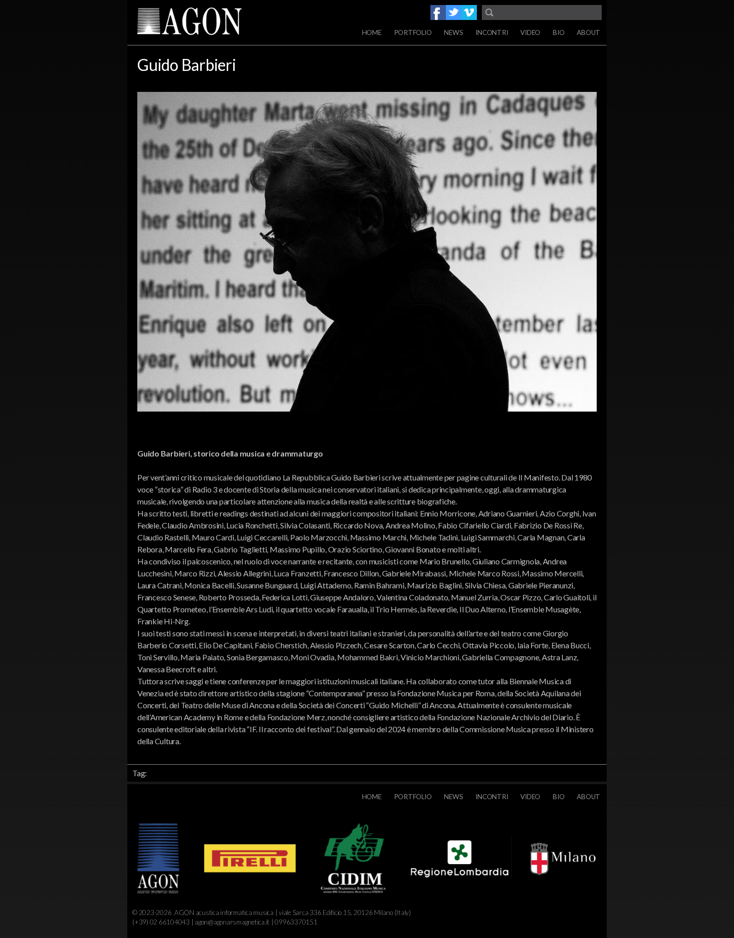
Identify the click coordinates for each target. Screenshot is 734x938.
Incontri (491, 32)
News (453, 32)
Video (530, 32)
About (588, 32)
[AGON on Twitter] (453, 12)
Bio (558, 32)
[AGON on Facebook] (438, 12)
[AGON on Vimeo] (469, 12)
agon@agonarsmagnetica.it (232, 922)
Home (371, 32)
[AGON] (207, 22)
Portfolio (413, 32)
